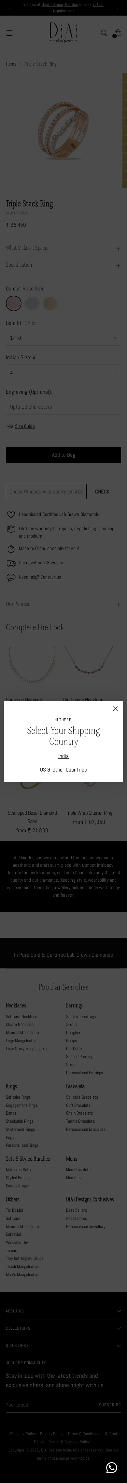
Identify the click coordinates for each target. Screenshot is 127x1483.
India (63, 756)
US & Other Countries (63, 769)
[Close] (115, 709)
